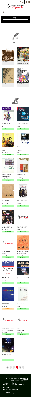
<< (20, 367)
